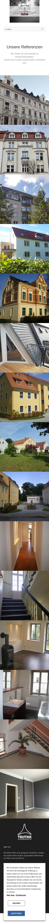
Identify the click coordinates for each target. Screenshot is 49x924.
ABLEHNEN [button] (16, 903)
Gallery (25, 97)
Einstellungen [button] (21, 895)
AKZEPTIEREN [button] (16, 913)
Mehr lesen (11, 895)
